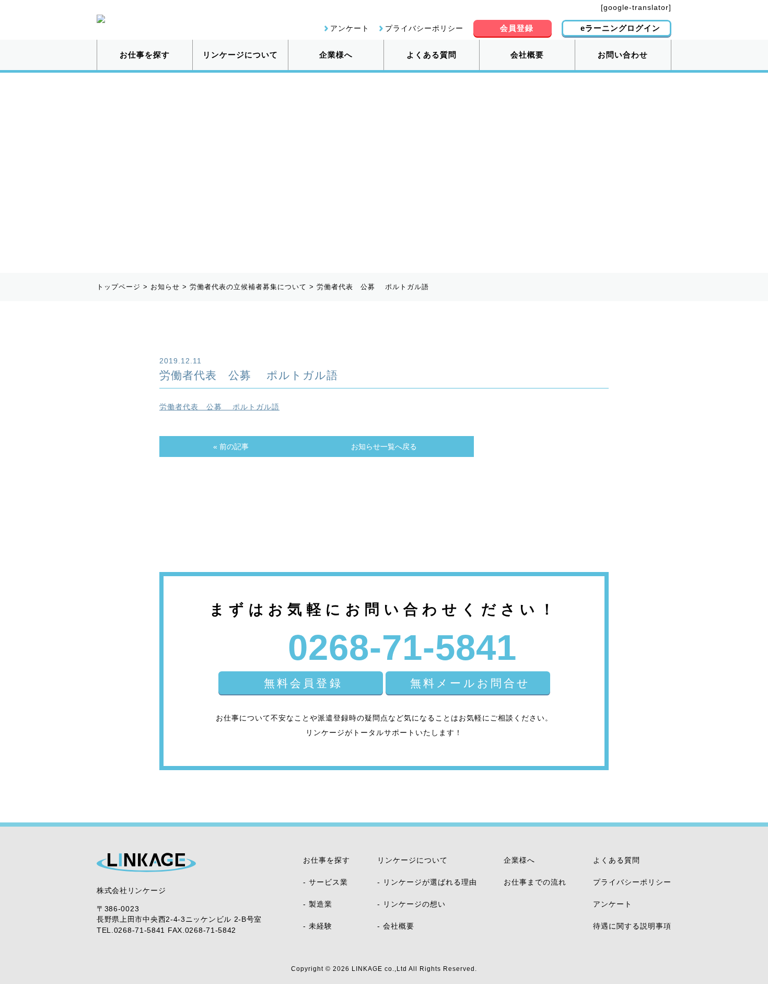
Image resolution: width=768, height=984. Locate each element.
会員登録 (516, 28)
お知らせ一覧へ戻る (384, 446)
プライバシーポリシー (424, 28)
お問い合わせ (623, 54)
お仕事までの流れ (535, 882)
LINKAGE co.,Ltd (379, 968)
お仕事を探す (145, 54)
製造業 (320, 904)
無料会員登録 (303, 683)
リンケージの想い (414, 904)
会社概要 (527, 54)
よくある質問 (431, 54)
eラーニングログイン (620, 28)
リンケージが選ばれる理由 (430, 882)
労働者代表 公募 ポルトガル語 (219, 407)
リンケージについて (240, 54)
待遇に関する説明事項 (632, 926)
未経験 (320, 926)
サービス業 (328, 882)
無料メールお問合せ (470, 683)
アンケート (349, 28)
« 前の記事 (231, 446)
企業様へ (336, 54)
